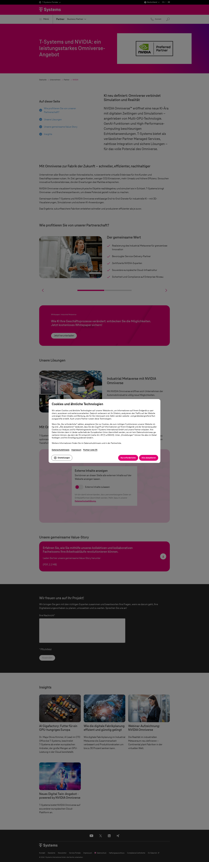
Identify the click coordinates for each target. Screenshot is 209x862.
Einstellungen (64, 457)
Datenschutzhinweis (60, 450)
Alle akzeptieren (149, 457)
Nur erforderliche (128, 457)
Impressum (76, 450)
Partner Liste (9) (90, 450)
